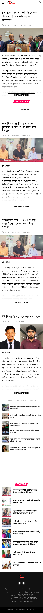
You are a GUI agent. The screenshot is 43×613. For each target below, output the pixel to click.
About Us (16, 601)
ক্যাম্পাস (37, 589)
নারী (7, 592)
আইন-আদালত (15, 592)
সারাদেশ (29, 589)
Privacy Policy (26, 595)
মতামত (13, 595)
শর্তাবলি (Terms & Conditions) (22, 598)
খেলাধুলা (25, 592)
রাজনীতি (21, 589)
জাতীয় (5, 589)
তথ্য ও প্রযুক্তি (35, 592)
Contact (29, 601)
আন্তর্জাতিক (13, 589)
